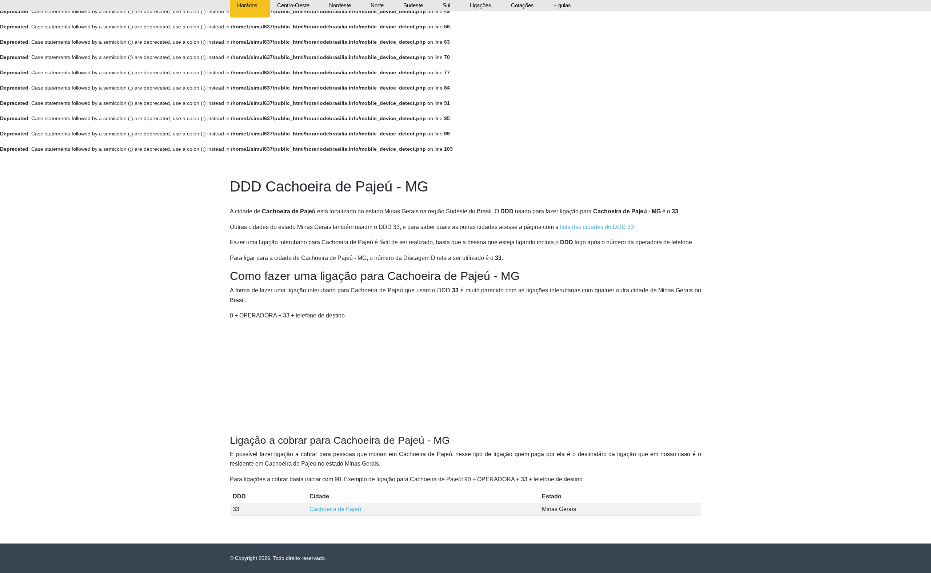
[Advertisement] (465, 377)
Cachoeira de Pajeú (335, 509)
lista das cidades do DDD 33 (597, 227)
